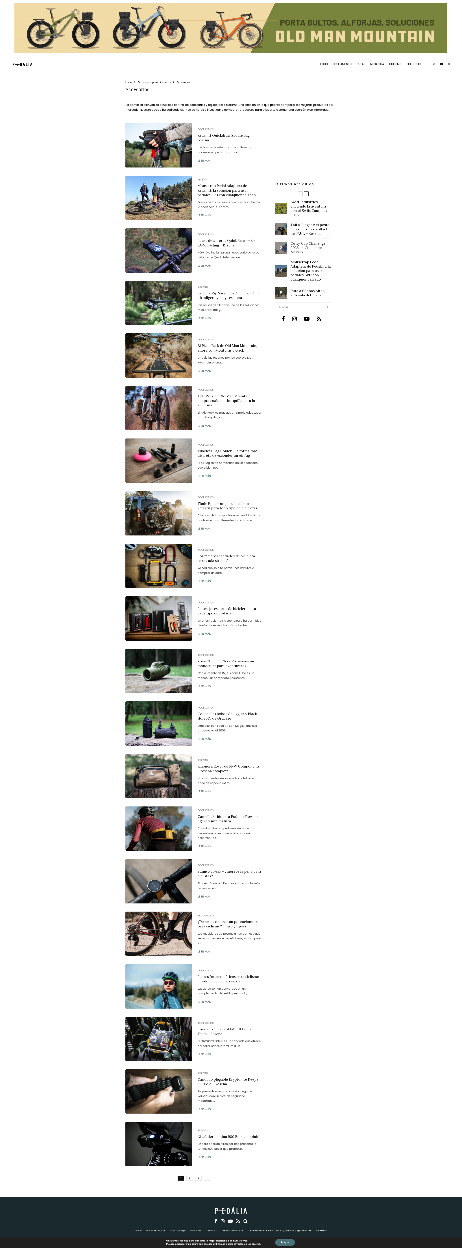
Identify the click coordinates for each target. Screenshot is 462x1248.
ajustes (256, 1244)
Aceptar (285, 1242)
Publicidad (196, 1230)
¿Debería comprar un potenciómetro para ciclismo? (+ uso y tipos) (229, 924)
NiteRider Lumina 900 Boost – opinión (229, 1136)
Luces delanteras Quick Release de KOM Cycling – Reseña (226, 242)
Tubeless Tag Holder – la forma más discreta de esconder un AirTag (228, 453)
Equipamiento (342, 64)
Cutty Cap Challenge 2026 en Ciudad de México (308, 247)
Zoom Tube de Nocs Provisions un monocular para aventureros (226, 663)
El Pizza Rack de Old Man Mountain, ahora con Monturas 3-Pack (227, 347)
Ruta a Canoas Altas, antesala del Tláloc (308, 293)
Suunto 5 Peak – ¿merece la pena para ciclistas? (229, 873)
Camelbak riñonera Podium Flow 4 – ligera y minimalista (228, 818)
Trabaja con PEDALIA (232, 1230)
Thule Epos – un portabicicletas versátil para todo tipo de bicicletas (227, 505)
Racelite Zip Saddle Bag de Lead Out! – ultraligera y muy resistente (229, 295)
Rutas (361, 64)
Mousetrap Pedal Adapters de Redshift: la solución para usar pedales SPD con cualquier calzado (227, 190)
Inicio (324, 64)
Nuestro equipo (178, 1230)
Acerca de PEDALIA (155, 1230)
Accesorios (206, 129)
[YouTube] (441, 64)
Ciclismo (395, 64)
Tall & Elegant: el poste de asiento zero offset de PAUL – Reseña (310, 229)
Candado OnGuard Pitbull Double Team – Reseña (226, 1031)
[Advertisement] (303, 154)
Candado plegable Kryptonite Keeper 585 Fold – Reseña (229, 1081)
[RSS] (238, 1221)
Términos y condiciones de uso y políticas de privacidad (279, 1230)
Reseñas (203, 179)
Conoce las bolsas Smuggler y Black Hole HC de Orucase (227, 716)
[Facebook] (427, 64)
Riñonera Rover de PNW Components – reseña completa (229, 768)
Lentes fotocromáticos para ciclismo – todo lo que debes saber (228, 978)
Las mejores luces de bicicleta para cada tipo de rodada (227, 611)
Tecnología (206, 915)
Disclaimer (321, 1230)
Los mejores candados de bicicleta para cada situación (226, 558)
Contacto (211, 1230)
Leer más (204, 160)
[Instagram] (434, 64)
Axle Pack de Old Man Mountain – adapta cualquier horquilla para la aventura (226, 400)
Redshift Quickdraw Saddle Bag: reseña (224, 137)
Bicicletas (414, 64)
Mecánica (377, 64)
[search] (327, 307)
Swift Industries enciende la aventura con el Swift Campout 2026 (309, 208)
